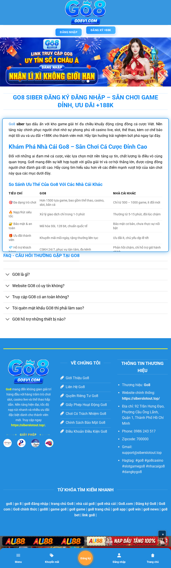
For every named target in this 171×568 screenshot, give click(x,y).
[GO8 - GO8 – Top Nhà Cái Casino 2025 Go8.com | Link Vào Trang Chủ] (85, 12)
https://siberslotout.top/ (28, 425)
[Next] (162, 62)
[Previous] (9, 62)
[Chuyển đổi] (7, 275)
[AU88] (43, 541)
